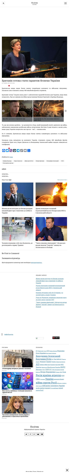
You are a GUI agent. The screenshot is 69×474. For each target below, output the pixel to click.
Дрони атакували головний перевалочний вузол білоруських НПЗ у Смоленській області (50, 288)
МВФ (59, 364)
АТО (47, 351)
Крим (56, 364)
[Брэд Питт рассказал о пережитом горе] (17, 108)
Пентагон (38, 372)
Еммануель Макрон (60, 361)
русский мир (54, 388)
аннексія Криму (59, 379)
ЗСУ (38, 364)
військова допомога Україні (53, 386)
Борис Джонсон (18, 161)
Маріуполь (44, 367)
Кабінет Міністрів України (47, 364)
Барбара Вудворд (7, 161)
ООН (62, 161)
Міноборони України (53, 367)
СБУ (63, 376)
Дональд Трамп (45, 362)
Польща (57, 372)
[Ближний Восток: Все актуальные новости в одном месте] (48, 108)
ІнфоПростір (8, 334)
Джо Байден (58, 359)
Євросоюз (41, 351)
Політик (34, 2)
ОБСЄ (43, 369)
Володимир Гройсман (51, 353)
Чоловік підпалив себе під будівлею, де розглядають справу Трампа (17, 244)
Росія (64, 372)
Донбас (53, 362)
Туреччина (42, 379)
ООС (50, 369)
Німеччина (39, 369)
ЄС (37, 351)
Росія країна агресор (8, 163)
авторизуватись (36, 262)
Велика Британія (40, 161)
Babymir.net (40, 471)
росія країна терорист (43, 388)
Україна (49, 378)
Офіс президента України (58, 369)
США (38, 379)
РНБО (61, 372)
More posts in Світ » (62, 179)
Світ (11, 157)
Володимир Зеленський (52, 161)
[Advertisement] (34, 21)
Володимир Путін (43, 359)
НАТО (63, 367)
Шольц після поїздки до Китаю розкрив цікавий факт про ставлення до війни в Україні (50, 281)
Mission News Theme (31, 471)
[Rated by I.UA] (40, 339)
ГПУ (52, 359)
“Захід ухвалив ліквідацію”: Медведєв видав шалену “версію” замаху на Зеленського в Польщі (51, 304)
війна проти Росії (29, 161)
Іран (45, 351)
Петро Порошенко (48, 372)
